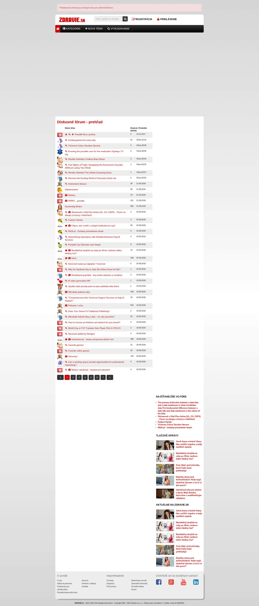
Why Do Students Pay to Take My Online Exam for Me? (94, 269)
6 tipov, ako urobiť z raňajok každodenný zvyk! (93, 225)
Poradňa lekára (137, 586)
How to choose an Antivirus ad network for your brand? (94, 322)
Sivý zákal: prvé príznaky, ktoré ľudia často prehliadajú (188, 468)
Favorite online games (78, 351)
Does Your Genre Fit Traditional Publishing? (89, 311)
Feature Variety (75, 220)
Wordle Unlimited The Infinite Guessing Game (90, 172)
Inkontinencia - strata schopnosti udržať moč (92, 339)
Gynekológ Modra (73, 206)
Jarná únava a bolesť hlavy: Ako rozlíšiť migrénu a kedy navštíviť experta (189, 444)
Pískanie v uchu (75, 305)
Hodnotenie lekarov (77, 184)
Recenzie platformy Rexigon (81, 334)
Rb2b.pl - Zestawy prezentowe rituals (85, 231)
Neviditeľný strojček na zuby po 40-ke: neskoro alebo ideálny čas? (187, 456)
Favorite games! (76, 345)
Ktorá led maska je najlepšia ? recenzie (86, 264)
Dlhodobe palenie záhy (79, 292)
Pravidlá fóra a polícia (84, 134)
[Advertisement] (129, 53)
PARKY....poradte (76, 201)
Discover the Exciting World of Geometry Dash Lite (92, 178)
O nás (59, 580)
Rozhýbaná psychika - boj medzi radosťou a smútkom (96, 275)
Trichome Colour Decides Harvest (84, 145)
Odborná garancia (64, 583)
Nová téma (95, 28)
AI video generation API (79, 281)
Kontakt (85, 586)
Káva (73, 258)
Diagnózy (110, 583)
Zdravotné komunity (139, 583)
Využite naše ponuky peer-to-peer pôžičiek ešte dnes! (93, 286)
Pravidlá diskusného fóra (67, 592)
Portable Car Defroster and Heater (84, 244)
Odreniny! (72, 356)
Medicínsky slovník (139, 580)
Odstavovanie (71, 189)
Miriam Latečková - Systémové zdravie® (90, 370)
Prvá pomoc (111, 586)
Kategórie (72, 28)
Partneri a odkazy (89, 583)
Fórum (134, 589)
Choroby (110, 580)
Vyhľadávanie (120, 28)
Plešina (71, 195)
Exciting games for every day (82, 140)
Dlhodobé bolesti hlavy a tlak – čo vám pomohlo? (91, 317)
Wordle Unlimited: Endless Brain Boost (86, 159)
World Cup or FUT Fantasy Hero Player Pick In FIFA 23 (94, 328)
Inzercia (85, 580)
